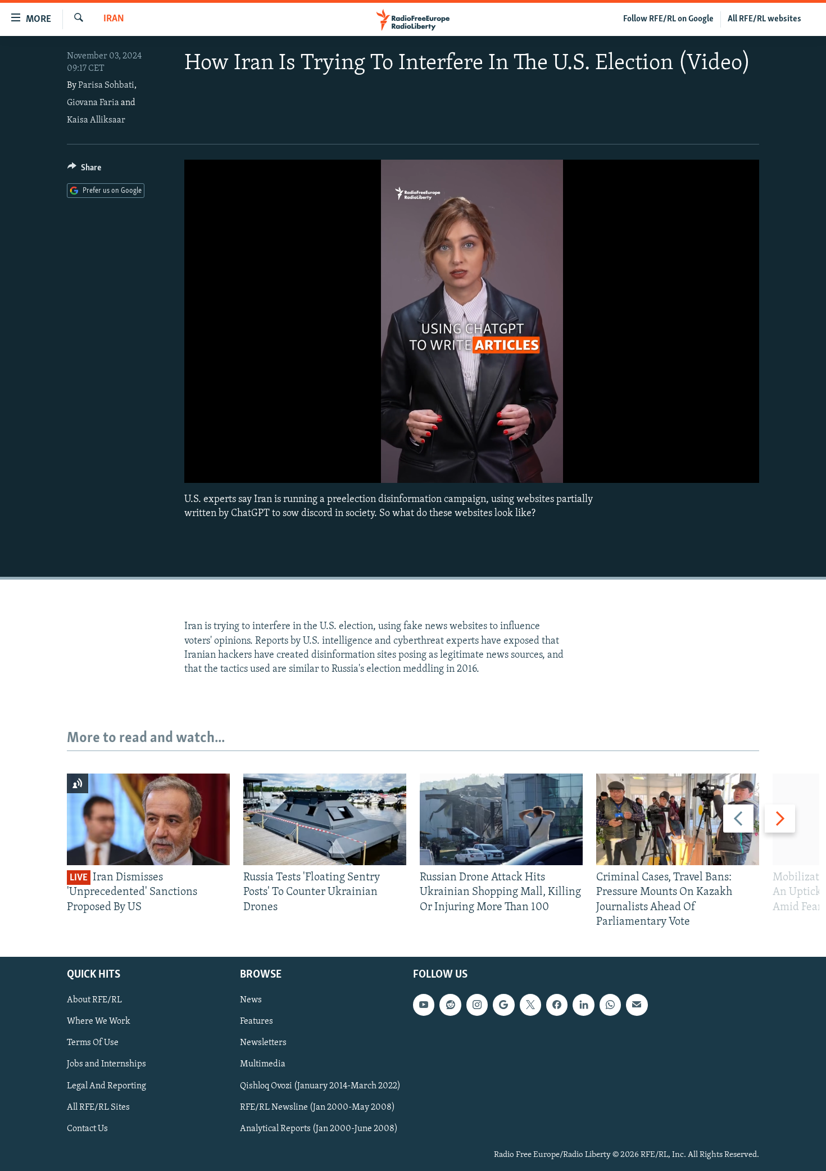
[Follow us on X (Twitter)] (530, 1004)
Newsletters (263, 1042)
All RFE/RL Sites (98, 1107)
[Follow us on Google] (503, 1004)
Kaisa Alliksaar (96, 120)
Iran (113, 19)
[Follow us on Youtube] (423, 1004)
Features (256, 1021)
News (251, 1000)
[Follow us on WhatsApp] (610, 1004)
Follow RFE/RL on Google (668, 19)
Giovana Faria (93, 102)
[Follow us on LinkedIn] (583, 1004)
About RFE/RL (94, 1000)
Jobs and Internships (106, 1064)
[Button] (84, 170)
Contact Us (87, 1128)
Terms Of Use (93, 1042)
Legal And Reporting (106, 1085)
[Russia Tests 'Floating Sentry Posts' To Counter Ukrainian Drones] (324, 819)
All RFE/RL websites (764, 19)
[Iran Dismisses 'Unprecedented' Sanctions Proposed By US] (148, 819)
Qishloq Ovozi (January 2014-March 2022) (320, 1085)
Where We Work (98, 1021)
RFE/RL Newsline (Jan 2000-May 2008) (317, 1107)
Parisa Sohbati (106, 85)
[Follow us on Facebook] (557, 1004)
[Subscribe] (636, 1004)
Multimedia (262, 1064)
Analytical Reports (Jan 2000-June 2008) (319, 1128)
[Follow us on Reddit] (450, 1004)
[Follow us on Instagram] (477, 1004)
